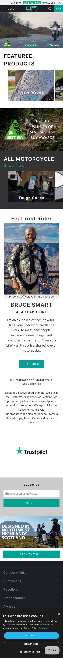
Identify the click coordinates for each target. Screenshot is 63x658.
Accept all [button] (31, 635)
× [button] (59, 614)
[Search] (50, 8)
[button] (31, 652)
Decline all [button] (31, 643)
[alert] (31, 634)
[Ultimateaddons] (31, 8)
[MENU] (2, 8)
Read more (44, 628)
